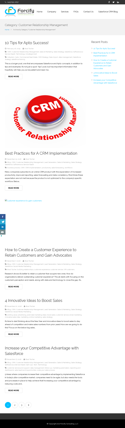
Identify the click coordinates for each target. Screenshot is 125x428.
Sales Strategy (59, 52)
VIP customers (69, 269)
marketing (24, 317)
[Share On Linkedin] (2, 226)
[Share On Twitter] (2, 221)
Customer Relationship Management (25, 52)
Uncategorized (31, 54)
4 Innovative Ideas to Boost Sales (33, 300)
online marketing (35, 317)
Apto (17, 57)
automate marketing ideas (36, 315)
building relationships (25, 269)
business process (13, 168)
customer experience (42, 269)
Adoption (10, 57)
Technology (20, 54)
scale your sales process (46, 370)
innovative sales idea (12, 317)
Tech (35, 365)
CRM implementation (33, 168)
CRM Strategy (43, 57)
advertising (22, 315)
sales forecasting (58, 168)
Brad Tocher (11, 269)
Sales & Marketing (46, 52)
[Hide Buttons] (1, 236)
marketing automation (61, 368)
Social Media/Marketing (22, 266)
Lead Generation (50, 162)
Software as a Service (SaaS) (23, 164)
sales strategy (48, 317)
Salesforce (69, 52)
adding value (12, 315)
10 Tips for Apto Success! (27, 42)
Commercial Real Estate (28, 57)
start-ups (29, 365)
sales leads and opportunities (25, 370)
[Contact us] (2, 232)
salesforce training (18, 59)
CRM (9, 52)
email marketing (75, 315)
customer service (57, 269)
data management (65, 57)
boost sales (51, 315)
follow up (48, 368)
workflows (68, 168)
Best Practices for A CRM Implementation (41, 153)
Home (7, 30)
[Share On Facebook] (2, 216)
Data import (53, 57)
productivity (46, 168)
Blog (9, 162)
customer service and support (18, 368)
